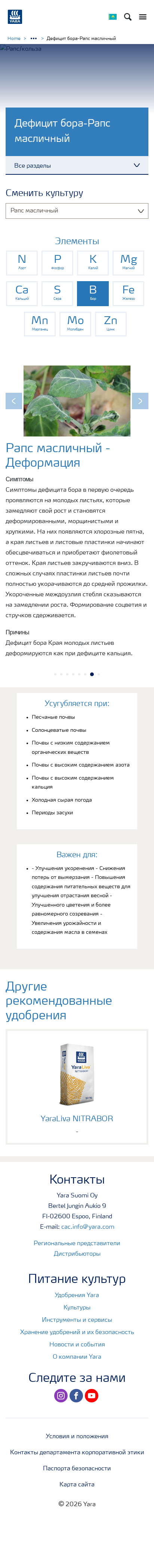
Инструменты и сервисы (77, 1320)
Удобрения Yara (77, 1296)
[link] (22, 263)
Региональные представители (77, 1244)
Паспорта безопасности (77, 1469)
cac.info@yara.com (87, 1227)
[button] (14, 401)
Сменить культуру (44, 193)
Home (14, 39)
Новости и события (77, 1345)
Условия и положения (77, 1437)
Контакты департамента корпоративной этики (77, 1453)
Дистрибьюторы (77, 1254)
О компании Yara (77, 1357)
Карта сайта (77, 1485)
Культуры (77, 1308)
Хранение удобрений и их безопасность (77, 1333)
